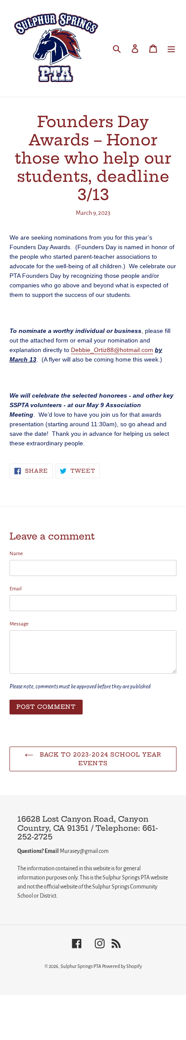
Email (16, 589)
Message (19, 624)
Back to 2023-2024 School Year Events (99, 759)
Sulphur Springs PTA (81, 966)
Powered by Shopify (122, 966)
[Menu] (171, 48)
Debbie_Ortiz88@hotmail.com (112, 349)
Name (16, 553)
